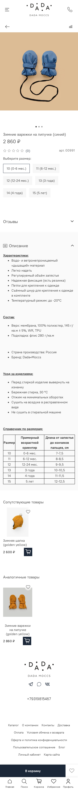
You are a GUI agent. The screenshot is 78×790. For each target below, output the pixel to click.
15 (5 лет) (40, 193)
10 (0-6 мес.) (16, 168)
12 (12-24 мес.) (18, 180)
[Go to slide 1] (36, 126)
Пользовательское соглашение (34, 747)
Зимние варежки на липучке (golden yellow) (18, 629)
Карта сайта (52, 754)
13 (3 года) (47, 180)
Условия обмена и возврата (45, 732)
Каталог (13, 725)
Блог (62, 747)
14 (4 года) (15, 193)
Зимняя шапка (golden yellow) (15, 542)
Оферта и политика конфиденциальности (39, 740)
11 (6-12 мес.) (46, 168)
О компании (30, 725)
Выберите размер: (17, 159)
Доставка (64, 725)
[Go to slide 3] (42, 126)
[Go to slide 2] (39, 126)
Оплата (19, 732)
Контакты (48, 725)
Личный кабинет (29, 754)
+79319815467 (39, 698)
